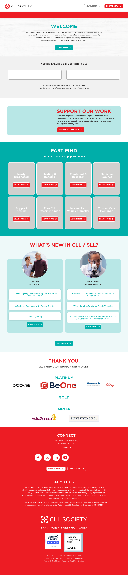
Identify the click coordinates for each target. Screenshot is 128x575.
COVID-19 (59, 15)
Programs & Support (46, 15)
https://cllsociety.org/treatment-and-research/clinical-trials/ (64, 88)
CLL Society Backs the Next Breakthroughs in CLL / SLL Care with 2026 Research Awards (93, 317)
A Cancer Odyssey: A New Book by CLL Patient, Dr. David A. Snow (35, 294)
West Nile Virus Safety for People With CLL (93, 306)
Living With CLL (70, 15)
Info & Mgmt (32, 15)
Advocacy (100, 15)
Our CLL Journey (35, 316)
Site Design (79, 561)
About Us (82, 15)
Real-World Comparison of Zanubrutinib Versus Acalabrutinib (93, 294)
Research (91, 15)
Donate (110, 15)
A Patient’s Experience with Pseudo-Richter (35, 306)
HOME (15, 15)
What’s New (23, 15)
